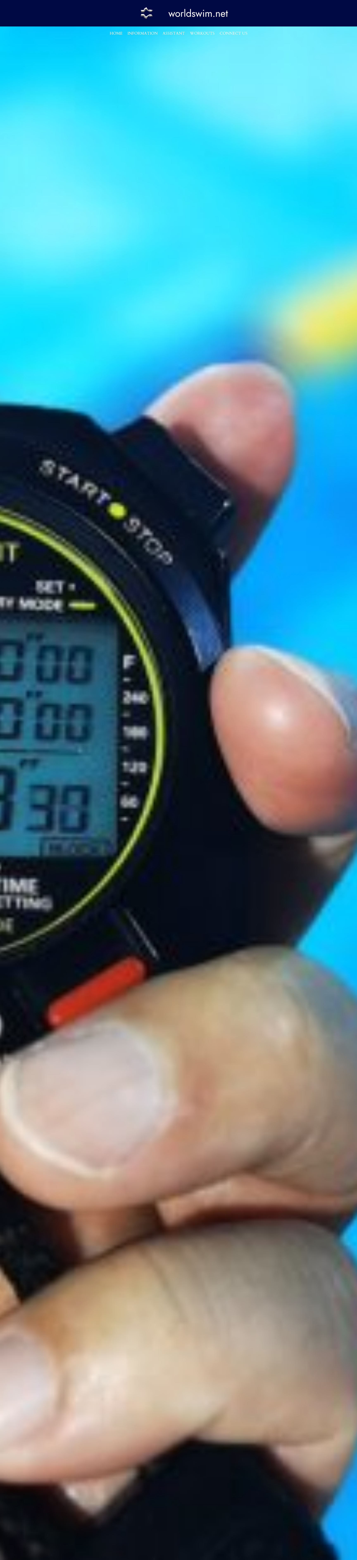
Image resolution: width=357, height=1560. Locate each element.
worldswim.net (198, 13)
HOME (116, 33)
